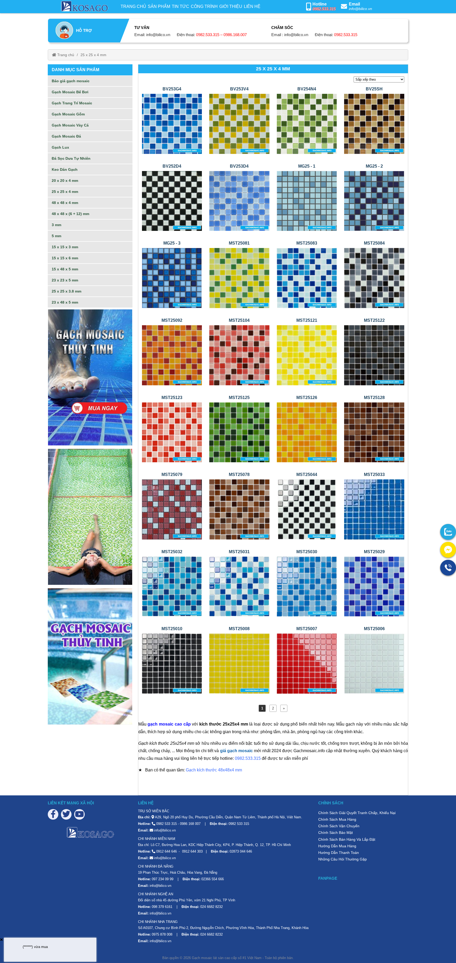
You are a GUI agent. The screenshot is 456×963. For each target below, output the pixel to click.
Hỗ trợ (84, 30)
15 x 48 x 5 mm (65, 269)
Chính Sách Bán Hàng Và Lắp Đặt (346, 839)
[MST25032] (172, 586)
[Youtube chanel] (79, 814)
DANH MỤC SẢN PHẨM (75, 69)
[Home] (84, 6)
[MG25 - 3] (172, 277)
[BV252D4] (172, 200)
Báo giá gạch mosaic (70, 81)
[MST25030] (307, 586)
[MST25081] (239, 277)
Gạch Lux (60, 147)
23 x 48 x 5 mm (65, 302)
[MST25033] (374, 509)
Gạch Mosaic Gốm (68, 114)
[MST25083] (307, 277)
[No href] (90, 377)
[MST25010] (172, 663)
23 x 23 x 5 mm (65, 280)
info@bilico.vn (360, 9)
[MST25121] (307, 354)
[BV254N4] (307, 123)
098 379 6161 (162, 907)
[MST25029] (374, 586)
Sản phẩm (159, 6)
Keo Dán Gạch (65, 169)
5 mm (56, 236)
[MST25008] (239, 663)
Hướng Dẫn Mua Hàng (337, 846)
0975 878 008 (162, 934)
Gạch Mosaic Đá (66, 136)
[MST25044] (307, 509)
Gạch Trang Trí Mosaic (72, 103)
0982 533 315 (166, 824)
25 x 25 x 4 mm (93, 55)
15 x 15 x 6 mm (65, 258)
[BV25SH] (374, 123)
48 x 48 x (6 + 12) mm (70, 214)
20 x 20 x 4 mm (65, 180)
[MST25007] (307, 663)
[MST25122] (374, 354)
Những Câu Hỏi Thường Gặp (342, 859)
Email (354, 4)
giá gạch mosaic (236, 750)
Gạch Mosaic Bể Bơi (70, 92)
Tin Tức (180, 6)
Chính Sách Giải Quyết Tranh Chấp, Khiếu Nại (357, 813)
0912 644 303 (192, 851)
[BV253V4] (239, 123)
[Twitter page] (66, 814)
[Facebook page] (53, 814)
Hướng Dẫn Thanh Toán (338, 852)
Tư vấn (141, 27)
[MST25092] (172, 354)
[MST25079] (172, 509)
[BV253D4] (239, 200)
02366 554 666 (212, 879)
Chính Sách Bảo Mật (335, 832)
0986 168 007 (190, 824)
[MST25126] (307, 432)
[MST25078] (239, 509)
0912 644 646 (166, 851)
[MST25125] (239, 432)
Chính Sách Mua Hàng (337, 819)
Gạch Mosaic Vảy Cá (70, 125)
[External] (448, 532)
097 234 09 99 (162, 879)
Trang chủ (133, 6)
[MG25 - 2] (374, 200)
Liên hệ (252, 6)
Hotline (319, 4)
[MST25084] (374, 277)
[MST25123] (172, 432)
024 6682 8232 (211, 907)
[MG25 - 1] (307, 200)
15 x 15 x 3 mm (65, 247)
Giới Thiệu (230, 6)
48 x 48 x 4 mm (65, 203)
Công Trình (204, 6)
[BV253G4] (172, 123)
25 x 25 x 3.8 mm (66, 291)
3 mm (56, 225)
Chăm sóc (282, 27)
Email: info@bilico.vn (152, 34)
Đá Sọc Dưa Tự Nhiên (71, 158)
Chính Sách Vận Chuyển (338, 826)
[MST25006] (374, 663)
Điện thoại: (212, 34)
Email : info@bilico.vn (289, 34)
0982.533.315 (324, 9)
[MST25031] (239, 586)
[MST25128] (374, 432)
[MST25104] (239, 354)
